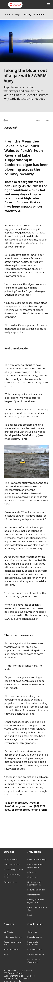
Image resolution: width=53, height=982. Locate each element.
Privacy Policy (10, 970)
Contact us (32, 932)
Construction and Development (35, 865)
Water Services (10, 882)
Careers (9, 924)
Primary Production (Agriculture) (35, 901)
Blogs (17, 14)
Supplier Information (13, 975)
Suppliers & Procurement (33, 943)
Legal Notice (26, 970)
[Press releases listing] (6, 120)
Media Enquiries (34, 937)
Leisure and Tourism (36, 889)
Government (33, 877)
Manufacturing (33, 894)
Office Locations (34, 949)
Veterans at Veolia (12, 949)
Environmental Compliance (33, 960)
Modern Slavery (11, 978)
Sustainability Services (13, 869)
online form (39, 809)
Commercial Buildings (36, 859)
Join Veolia (8, 932)
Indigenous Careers (12, 937)
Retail (29, 915)
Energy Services (11, 859)
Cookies (31, 975)
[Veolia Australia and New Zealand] (15, 4)
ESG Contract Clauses (14, 973)
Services (9, 851)
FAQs (6, 954)
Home (7, 14)
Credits (25, 978)
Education (31, 872)
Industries (34, 851)
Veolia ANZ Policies (35, 954)
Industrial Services (12, 864)
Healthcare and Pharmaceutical (34, 883)
